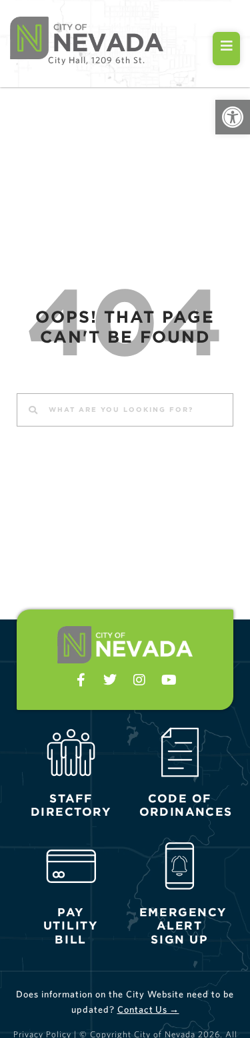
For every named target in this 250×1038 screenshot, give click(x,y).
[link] (232, 117)
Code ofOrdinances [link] (185, 805)
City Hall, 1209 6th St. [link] (96, 60)
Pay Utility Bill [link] (70, 926)
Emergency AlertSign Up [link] (183, 926)
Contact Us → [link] (148, 1009)
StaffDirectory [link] (71, 805)
